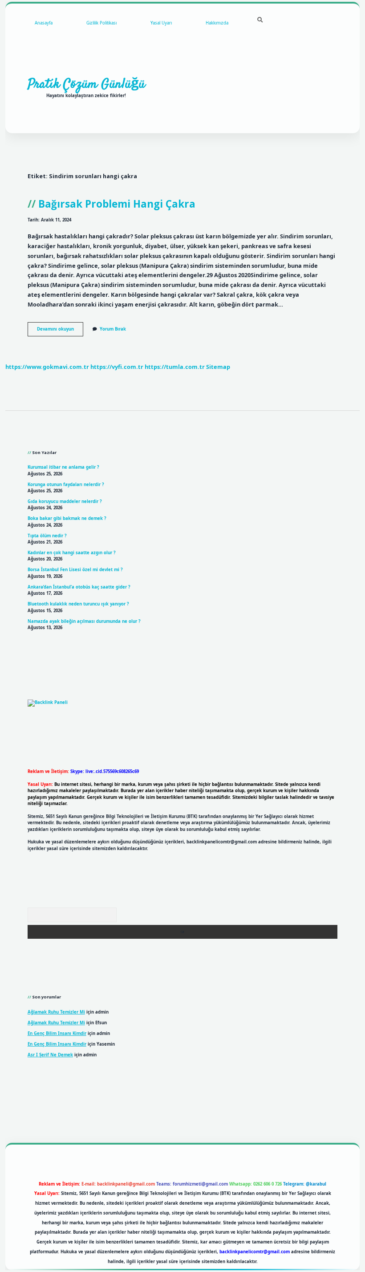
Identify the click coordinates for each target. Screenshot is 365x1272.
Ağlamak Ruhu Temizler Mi (56, 1012)
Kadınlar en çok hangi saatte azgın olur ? (72, 553)
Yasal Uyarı (161, 23)
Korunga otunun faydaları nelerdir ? (66, 484)
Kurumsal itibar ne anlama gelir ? (63, 467)
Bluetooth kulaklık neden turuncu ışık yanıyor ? (78, 604)
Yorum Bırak (113, 329)
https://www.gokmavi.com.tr (47, 367)
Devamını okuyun (60, 331)
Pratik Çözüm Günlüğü (86, 84)
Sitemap (218, 367)
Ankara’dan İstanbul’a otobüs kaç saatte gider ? (79, 587)
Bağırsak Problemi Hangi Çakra (116, 204)
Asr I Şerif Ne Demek (50, 1055)
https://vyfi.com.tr (116, 367)
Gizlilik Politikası (101, 23)
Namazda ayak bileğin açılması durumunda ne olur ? (84, 621)
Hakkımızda (217, 23)
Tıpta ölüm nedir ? (47, 536)
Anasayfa (44, 23)
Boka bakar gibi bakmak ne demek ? (67, 518)
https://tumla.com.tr (175, 367)
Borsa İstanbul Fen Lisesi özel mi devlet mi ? (75, 570)
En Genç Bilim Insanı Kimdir (57, 1033)
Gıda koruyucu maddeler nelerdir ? (65, 501)
